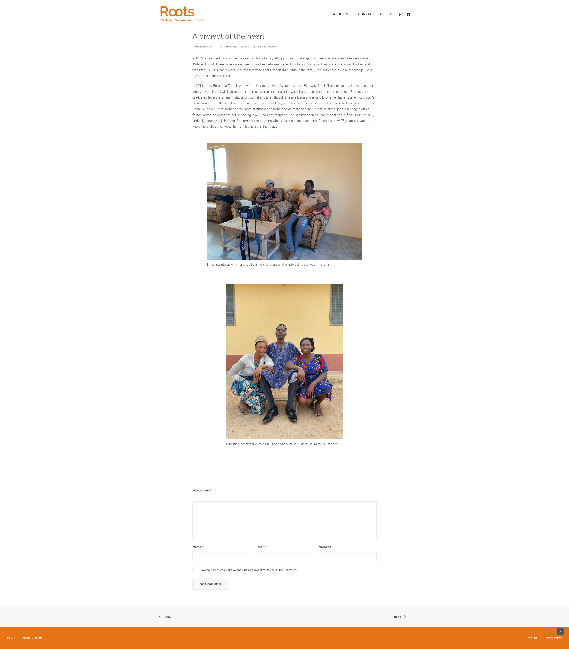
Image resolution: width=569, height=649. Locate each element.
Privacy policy (551, 638)
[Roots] (181, 14)
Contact (366, 14)
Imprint (532, 638)
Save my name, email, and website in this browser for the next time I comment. (249, 570)
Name (198, 547)
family (228, 46)
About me (342, 14)
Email (261, 547)
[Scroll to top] (560, 632)
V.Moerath (269, 46)
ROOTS (238, 46)
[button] (401, 14)
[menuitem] (342, 14)
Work (247, 46)
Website (325, 547)
